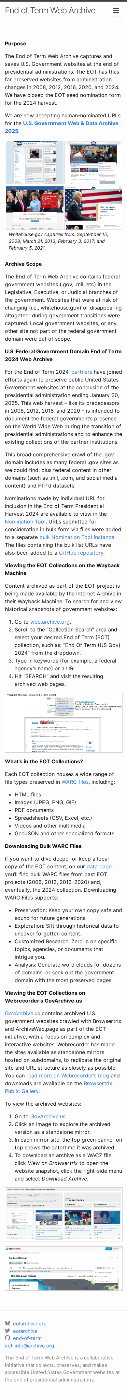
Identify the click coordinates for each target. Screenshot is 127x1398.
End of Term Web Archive (50, 10)
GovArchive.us (22, 1013)
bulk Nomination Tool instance (76, 537)
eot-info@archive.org (29, 1346)
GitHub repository (81, 552)
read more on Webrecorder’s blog (67, 1075)
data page (99, 866)
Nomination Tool (25, 521)
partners (81, 372)
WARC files (75, 782)
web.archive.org (50, 621)
